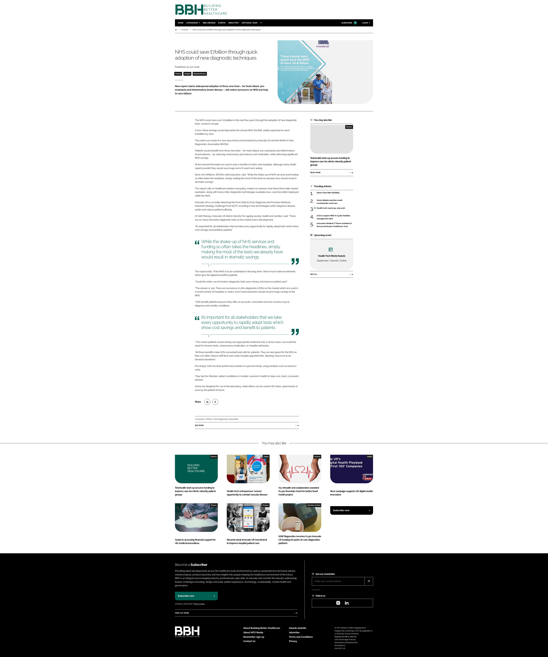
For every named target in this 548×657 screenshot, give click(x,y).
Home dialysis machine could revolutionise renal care (335, 202)
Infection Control (313, 505)
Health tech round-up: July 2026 (335, 208)
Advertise (294, 632)
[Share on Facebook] (215, 402)
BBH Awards (209, 23)
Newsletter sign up (253, 637)
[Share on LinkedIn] (207, 402)
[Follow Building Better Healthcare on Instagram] (338, 603)
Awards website (297, 628)
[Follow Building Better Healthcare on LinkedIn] (346, 603)
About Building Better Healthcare (261, 628)
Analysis (187, 74)
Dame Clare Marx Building (335, 192)
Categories (192, 23)
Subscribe (347, 23)
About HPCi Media (253, 632)
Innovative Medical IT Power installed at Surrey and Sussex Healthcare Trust (335, 225)
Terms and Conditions (301, 637)
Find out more (182, 613)
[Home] (176, 30)
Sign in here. (199, 604)
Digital (266, 456)
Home (180, 23)
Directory (233, 23)
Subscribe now (341, 510)
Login (365, 23)
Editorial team (249, 23)
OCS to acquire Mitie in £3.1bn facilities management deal (335, 217)
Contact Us (249, 641)
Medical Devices (200, 74)
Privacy (293, 641)
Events (221, 23)
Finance (178, 74)
